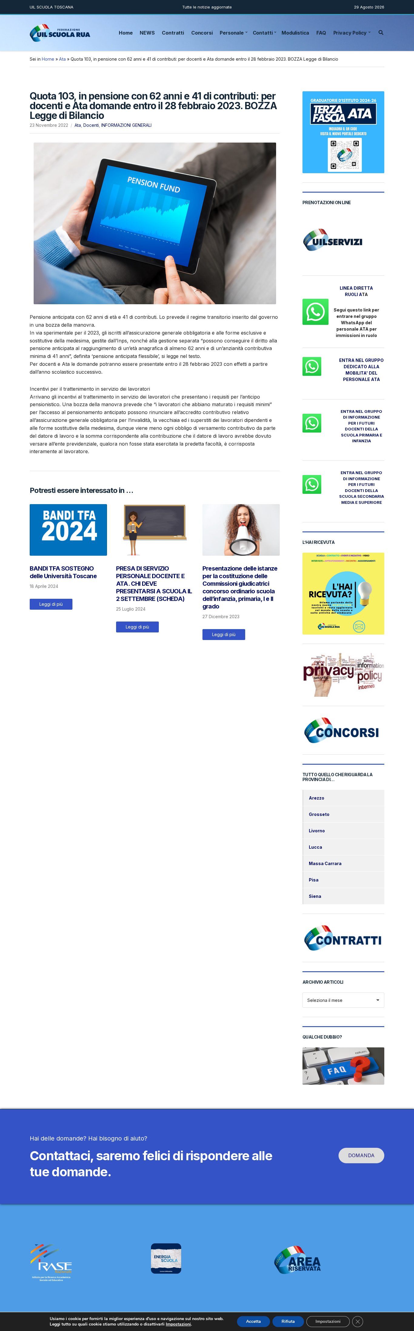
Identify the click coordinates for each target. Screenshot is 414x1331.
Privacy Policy (350, 33)
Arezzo (316, 797)
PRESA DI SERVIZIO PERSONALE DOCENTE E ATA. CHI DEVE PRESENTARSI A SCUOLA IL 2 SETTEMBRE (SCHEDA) (154, 583)
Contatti (263, 33)
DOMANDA (361, 1155)
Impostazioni (178, 1324)
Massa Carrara (325, 863)
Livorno (317, 830)
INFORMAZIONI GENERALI (126, 125)
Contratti (173, 33)
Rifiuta (288, 1321)
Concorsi (202, 33)
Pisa (314, 879)
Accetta (253, 1321)
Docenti (91, 125)
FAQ (321, 33)
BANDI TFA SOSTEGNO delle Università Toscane (63, 572)
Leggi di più (51, 604)
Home (125, 33)
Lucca (315, 847)
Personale (232, 33)
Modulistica (295, 33)
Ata (62, 59)
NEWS (147, 33)
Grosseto (319, 814)
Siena (315, 896)
